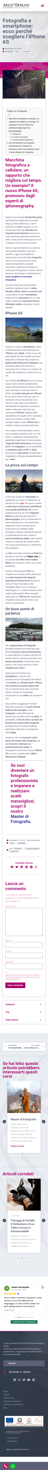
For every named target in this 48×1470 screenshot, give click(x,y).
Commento (11, 906)
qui (22, 503)
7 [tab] (34, 1158)
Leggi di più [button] (9, 1310)
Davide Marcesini (33, 217)
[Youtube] (29, 1380)
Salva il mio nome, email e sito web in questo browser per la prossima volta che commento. (22, 977)
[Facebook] (15, 1380)
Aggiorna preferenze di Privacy (17, 1449)
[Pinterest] (33, 1380)
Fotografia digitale (32, 849)
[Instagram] (19, 1380)
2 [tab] (14, 1158)
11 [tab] (28, 1261)
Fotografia (26, 51)
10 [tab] (26, 1161)
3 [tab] (18, 1158)
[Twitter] (24, 1380)
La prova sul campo (20, 137)
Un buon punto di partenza (23, 140)
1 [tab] (10, 1158)
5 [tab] (26, 1158)
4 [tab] (22, 1158)
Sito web (9, 962)
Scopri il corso (17, 1146)
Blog (17, 51)
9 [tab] (42, 1158)
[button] (42, 5)
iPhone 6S (17, 134)
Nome (8, 940)
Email (8, 951)
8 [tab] (38, 1158)
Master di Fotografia (20, 819)
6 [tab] (30, 1158)
